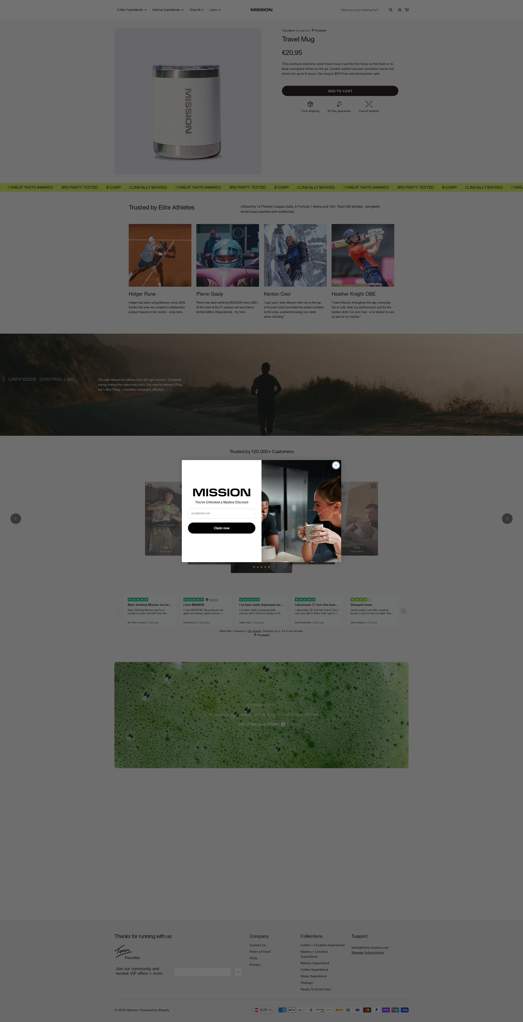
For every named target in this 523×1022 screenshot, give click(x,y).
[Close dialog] (336, 465)
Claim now (221, 528)
